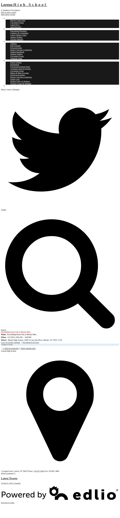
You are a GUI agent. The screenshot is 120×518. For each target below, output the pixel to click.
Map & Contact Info (17, 21)
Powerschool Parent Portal (20, 67)
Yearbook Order (16, 58)
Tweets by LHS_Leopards (11, 483)
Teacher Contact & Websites (20, 84)
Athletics (13, 44)
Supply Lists (15, 79)
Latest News (15, 25)
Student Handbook (17, 52)
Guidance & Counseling (19, 33)
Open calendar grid (28, 349)
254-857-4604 (39, 471)
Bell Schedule (15, 46)
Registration (14, 65)
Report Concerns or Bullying (21, 50)
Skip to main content (8, 12)
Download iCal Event (31, 343)
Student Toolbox (16, 37)
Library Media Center (18, 35)
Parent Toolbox (16, 63)
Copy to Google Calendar (10, 343)
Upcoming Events (17, 23)
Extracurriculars (16, 48)
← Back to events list (10, 349)
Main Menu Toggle (8, 15)
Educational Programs (18, 31)
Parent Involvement (17, 75)
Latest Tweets (9, 478)
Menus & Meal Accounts (19, 73)
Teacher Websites (16, 39)
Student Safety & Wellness (20, 81)
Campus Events (7, 345)
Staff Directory (15, 27)
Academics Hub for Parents (20, 69)
